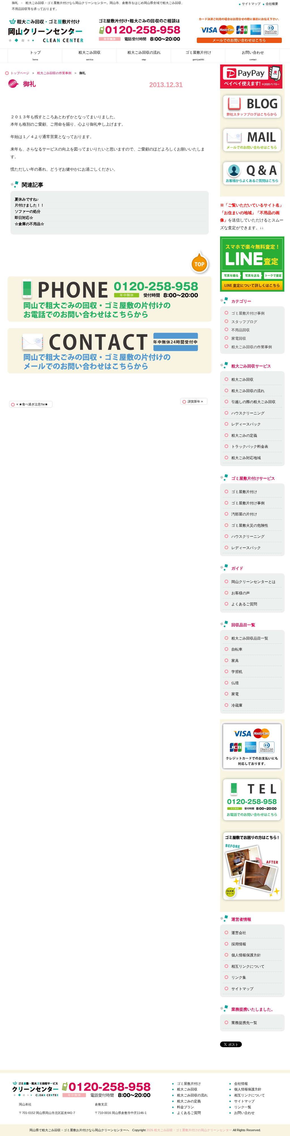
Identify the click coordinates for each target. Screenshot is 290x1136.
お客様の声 (240, 593)
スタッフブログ (244, 322)
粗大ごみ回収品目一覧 (249, 638)
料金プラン (185, 1107)
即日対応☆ (24, 218)
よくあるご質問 (244, 604)
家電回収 (238, 338)
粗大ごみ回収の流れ (248, 391)
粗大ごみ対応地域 (246, 458)
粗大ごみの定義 (244, 435)
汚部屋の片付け (244, 514)
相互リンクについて (248, 966)
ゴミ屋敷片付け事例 (248, 313)
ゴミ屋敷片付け (244, 492)
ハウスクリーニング (248, 413)
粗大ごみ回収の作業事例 (54, 73)
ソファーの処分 (27, 211)
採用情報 (238, 944)
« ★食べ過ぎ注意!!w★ (32, 404)
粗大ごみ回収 (242, 379)
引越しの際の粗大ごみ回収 (253, 402)
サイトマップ (251, 3)
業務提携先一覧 (244, 1023)
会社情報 (241, 1084)
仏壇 (235, 683)
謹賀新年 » (195, 401)
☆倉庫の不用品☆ (29, 224)
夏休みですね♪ (27, 199)
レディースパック (246, 424)
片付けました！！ (29, 205)
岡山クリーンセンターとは (253, 582)
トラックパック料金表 (249, 446)
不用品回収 (240, 330)
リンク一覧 (242, 1107)
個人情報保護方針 (246, 955)
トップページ (19, 73)
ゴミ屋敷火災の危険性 (249, 525)
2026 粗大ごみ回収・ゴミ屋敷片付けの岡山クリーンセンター (189, 1130)
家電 (235, 694)
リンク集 (238, 977)
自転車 (236, 649)
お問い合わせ (244, 1113)
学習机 (236, 672)
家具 (235, 661)
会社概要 (272, 3)
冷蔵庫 (236, 705)
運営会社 (238, 933)
